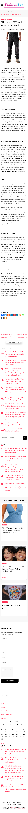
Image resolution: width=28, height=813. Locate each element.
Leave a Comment (20, 29)
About (3, 703)
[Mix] (20, 315)
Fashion (9, 19)
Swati (4, 29)
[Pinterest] (14, 315)
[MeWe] (17, 315)
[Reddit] (8, 315)
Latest (3, 707)
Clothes (4, 19)
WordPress (13, 810)
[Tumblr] (2, 318)
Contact (3, 718)
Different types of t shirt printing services (11, 606)
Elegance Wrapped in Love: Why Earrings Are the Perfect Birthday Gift (13, 569)
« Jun (2, 743)
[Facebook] (2, 315)
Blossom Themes (21, 808)
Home (3, 700)
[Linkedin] (11, 315)
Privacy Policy (5, 711)
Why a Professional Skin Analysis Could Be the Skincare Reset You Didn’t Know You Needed (15, 406)
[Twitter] (5, 315)
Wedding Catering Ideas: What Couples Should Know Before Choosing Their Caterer (14, 381)
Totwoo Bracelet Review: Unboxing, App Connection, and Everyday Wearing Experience (16, 354)
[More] (5, 318)
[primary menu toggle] (2, 5)
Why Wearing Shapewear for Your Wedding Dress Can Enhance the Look (12, 530)
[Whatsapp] (23, 315)
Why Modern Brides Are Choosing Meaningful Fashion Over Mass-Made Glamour (15, 362)
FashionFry (13, 807)
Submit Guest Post (7, 714)
